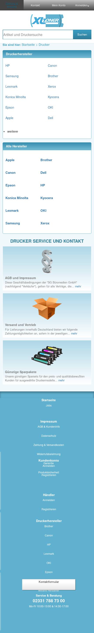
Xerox (52, 86)
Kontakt (35, 5)
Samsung (12, 76)
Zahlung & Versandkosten (48, 445)
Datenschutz (48, 435)
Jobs (49, 405)
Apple (9, 118)
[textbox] (38, 34)
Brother (53, 76)
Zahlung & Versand (12, 5)
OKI (50, 107)
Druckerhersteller (49, 521)
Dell (50, 118)
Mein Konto (59, 5)
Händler (49, 495)
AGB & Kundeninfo (49, 426)
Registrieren (49, 475)
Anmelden (49, 465)
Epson (9, 107)
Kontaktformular (49, 582)
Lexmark (11, 86)
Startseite (28, 44)
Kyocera (53, 97)
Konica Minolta (15, 97)
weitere (12, 131)
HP (7, 65)
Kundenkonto (48, 460)
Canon (52, 65)
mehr (78, 286)
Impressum (48, 421)
